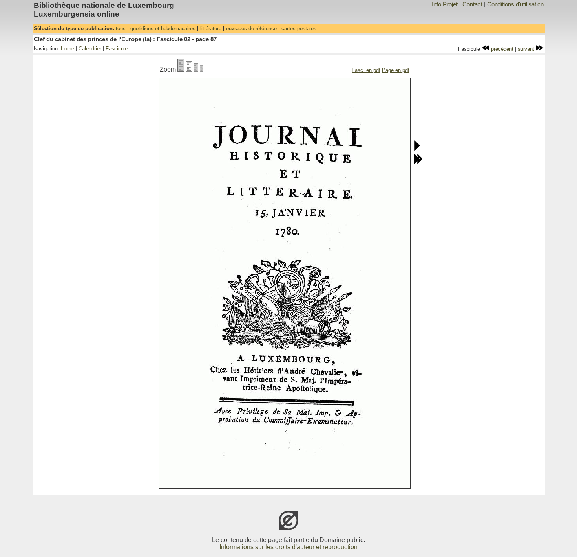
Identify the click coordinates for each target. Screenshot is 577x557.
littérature (210, 28)
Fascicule (117, 48)
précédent (501, 49)
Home (67, 48)
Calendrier (90, 48)
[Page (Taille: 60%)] (196, 69)
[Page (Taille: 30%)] (201, 69)
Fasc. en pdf (366, 70)
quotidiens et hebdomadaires (162, 28)
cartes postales (298, 28)
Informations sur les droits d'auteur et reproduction (288, 547)
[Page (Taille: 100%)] (180, 69)
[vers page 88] (416, 149)
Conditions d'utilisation (515, 4)
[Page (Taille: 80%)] (189, 69)
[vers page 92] (418, 162)
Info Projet (445, 4)
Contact (472, 4)
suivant (527, 49)
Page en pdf (395, 70)
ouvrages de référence (251, 28)
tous (121, 28)
